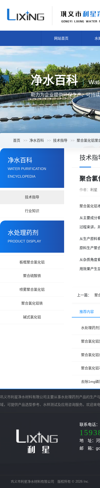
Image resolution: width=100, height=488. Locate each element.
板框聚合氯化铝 (32, 262)
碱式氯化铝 (32, 317)
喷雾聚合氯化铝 (32, 289)
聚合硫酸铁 (32, 276)
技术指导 (60, 140)
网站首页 (61, 38)
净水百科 (36, 140)
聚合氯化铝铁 (32, 303)
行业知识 (32, 211)
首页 (16, 140)
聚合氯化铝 (88, 206)
